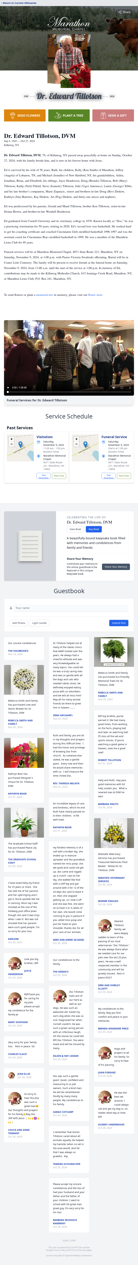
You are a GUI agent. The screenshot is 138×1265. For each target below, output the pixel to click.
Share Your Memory (116, 566)
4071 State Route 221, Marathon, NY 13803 (53, 466)
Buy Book (94, 529)
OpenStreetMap (72, 1255)
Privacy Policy (59, 1250)
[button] (20, 444)
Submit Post (119, 623)
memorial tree (44, 295)
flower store (95, 295)
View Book (75, 529)
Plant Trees (59, 475)
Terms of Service (78, 1250)
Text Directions (43, 476)
